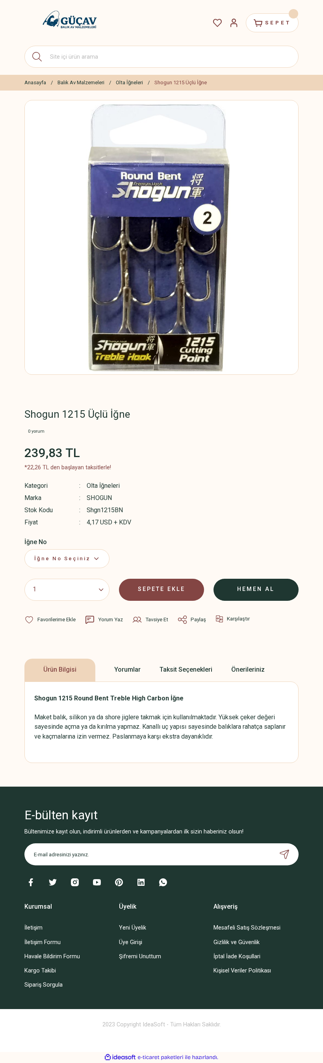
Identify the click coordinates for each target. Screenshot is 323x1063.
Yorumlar (127, 669)
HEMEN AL (256, 589)
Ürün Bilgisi (59, 669)
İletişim (33, 927)
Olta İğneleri (103, 485)
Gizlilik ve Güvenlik (236, 942)
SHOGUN (99, 498)
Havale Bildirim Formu (52, 956)
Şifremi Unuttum (140, 956)
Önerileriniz (248, 669)
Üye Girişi (130, 942)
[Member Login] (234, 22)
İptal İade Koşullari (236, 956)
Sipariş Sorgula (43, 985)
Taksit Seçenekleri (186, 669)
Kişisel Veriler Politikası (242, 970)
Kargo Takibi (40, 970)
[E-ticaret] (160, 1057)
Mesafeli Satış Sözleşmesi (246, 927)
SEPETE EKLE (161, 589)
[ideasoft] (120, 1057)
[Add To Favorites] (50, 619)
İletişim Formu (42, 942)
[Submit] (284, 854)
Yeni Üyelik (132, 927)
